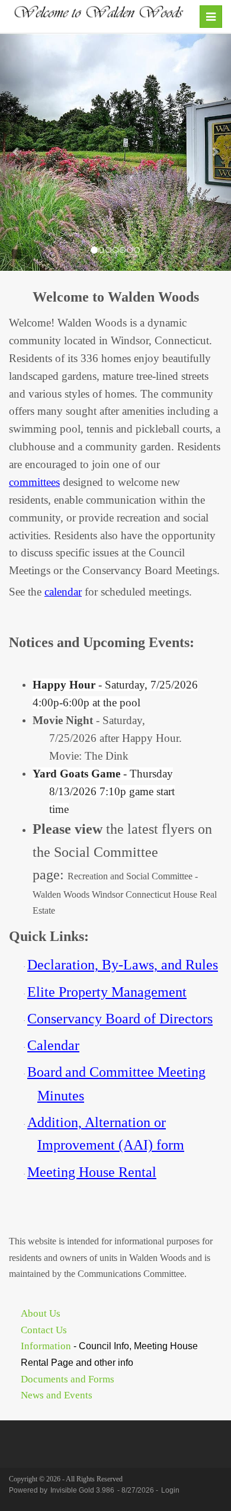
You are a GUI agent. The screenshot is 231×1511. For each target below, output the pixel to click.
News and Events (56, 1395)
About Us (40, 1313)
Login (170, 1490)
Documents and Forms (67, 1379)
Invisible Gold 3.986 (83, 1490)
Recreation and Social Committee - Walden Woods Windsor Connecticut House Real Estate (125, 893)
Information (46, 1346)
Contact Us (44, 1330)
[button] (17, 152)
